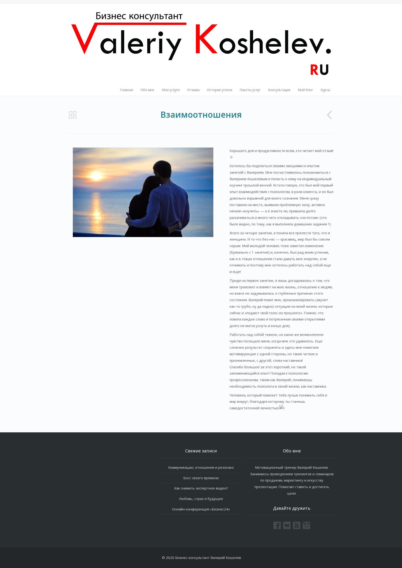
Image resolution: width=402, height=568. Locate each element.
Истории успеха (219, 90)
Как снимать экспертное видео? (201, 488)
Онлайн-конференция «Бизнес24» (201, 509)
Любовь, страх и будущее (201, 498)
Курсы (325, 90)
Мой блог (305, 90)
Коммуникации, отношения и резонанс (201, 467)
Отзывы (193, 90)
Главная (126, 90)
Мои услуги (171, 90)
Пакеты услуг (250, 90)
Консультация (279, 90)
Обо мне (147, 90)
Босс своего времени (201, 477)
